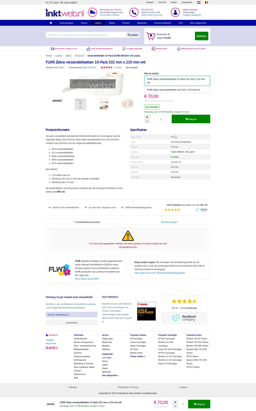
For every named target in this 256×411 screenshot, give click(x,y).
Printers (126, 22)
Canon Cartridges (138, 342)
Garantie (78, 352)
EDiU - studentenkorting (85, 345)
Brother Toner (136, 352)
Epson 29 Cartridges (167, 363)
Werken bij (107, 342)
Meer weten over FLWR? (87, 278)
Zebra (61, 67)
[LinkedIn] (53, 348)
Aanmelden (71, 322)
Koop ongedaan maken (84, 367)
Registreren (196, 15)
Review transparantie (83, 342)
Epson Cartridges (138, 345)
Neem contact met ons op (151, 15)
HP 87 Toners (192, 356)
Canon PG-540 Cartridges (169, 349)
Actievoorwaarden (82, 356)
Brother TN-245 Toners (197, 338)
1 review (117, 67)
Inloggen (186, 15)
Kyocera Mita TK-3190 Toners (197, 362)
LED (181, 22)
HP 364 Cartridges (166, 338)
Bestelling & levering (83, 363)
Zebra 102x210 (89, 67)
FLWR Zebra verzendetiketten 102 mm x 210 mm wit (173, 89)
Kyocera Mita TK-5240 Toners (197, 351)
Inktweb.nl (53, 335)
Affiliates (106, 349)
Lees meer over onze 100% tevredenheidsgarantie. (160, 272)
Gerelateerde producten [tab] (88, 221)
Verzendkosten (80, 338)
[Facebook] (47, 348)
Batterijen (142, 22)
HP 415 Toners (193, 367)
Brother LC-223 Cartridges (170, 360)
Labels (98, 22)
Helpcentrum (186, 2)
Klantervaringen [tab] (169, 221)
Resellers (150, 2)
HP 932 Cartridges (166, 352)
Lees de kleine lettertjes (109, 15)
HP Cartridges (136, 338)
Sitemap (73, 387)
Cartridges (106, 357)
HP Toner (134, 349)
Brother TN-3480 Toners (197, 345)
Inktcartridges (66, 22)
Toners (84, 22)
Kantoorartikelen (162, 22)
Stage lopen (107, 338)
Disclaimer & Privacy (128, 387)
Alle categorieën (198, 22)
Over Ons (162, 2)
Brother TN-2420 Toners (197, 342)
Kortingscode (80, 360)
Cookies (183, 387)
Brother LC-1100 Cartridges (165, 344)
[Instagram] (56, 348)
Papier (112, 22)
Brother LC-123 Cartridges (170, 356)
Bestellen (201, 36)
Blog (76, 377)
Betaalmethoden (81, 349)
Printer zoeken (137, 356)
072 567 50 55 (147, 9)
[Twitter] (50, 348)
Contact (174, 2)
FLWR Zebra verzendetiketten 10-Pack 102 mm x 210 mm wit (176, 80)
